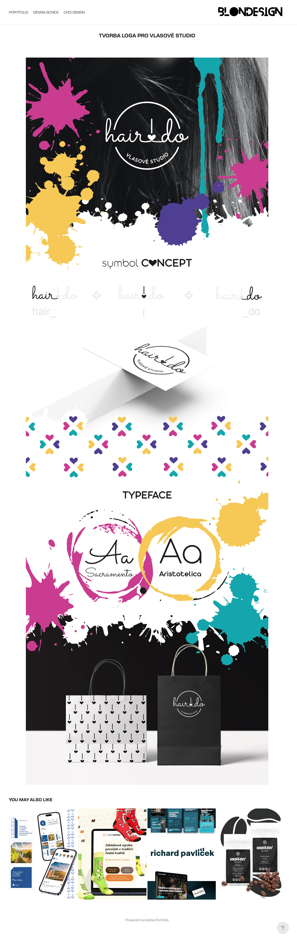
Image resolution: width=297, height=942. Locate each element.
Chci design (74, 12)
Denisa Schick (46, 12)
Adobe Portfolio (156, 920)
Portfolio (18, 12)
